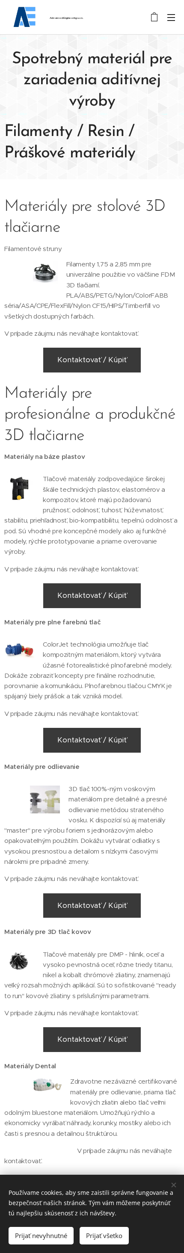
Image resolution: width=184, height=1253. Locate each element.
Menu (171, 17)
